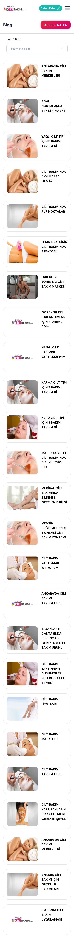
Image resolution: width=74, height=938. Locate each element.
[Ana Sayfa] (14, 8)
